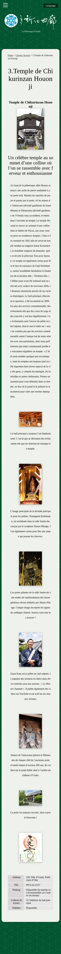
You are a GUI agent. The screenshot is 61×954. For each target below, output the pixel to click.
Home (10, 55)
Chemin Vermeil (23, 55)
